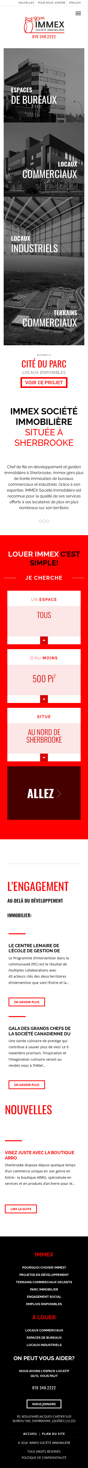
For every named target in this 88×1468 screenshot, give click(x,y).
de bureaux (34, 94)
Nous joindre (44, 1404)
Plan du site (53, 1434)
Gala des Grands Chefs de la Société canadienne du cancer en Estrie (40, 1033)
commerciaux (49, 168)
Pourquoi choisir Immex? (44, 1267)
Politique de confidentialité (44, 1458)
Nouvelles (26, 2)
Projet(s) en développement (44, 1275)
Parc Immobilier (44, 1289)
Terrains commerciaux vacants (44, 1282)
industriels (34, 243)
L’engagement (38, 898)
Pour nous (52, 2)
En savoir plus (26, 1002)
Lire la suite (21, 1209)
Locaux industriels (44, 1345)
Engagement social (44, 1297)
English (75, 2)
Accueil (30, 1434)
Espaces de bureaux (44, 1337)
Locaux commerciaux (44, 1330)
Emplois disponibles (44, 1304)
